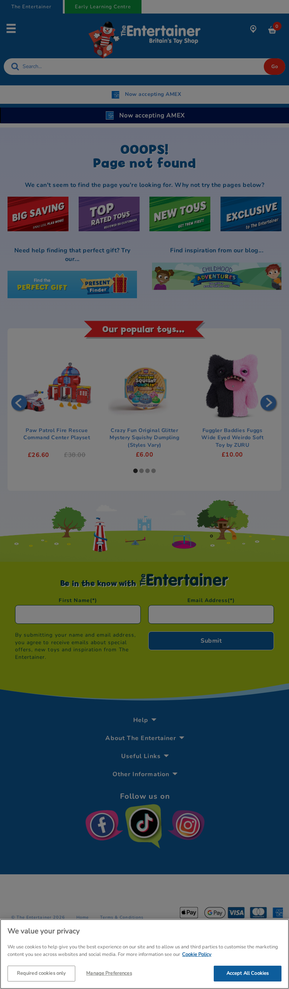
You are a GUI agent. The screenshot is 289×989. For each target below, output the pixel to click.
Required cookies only (41, 973)
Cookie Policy (196, 954)
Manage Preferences (109, 973)
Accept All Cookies (248, 973)
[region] (144, 954)
